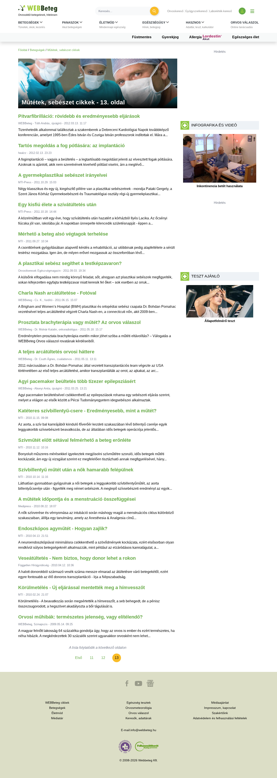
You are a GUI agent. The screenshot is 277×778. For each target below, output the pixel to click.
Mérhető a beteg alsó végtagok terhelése (63, 234)
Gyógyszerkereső (196, 11)
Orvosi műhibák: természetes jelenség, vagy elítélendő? (80, 617)
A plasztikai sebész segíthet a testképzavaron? (70, 263)
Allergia (196, 37)
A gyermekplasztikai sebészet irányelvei (62, 175)
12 (103, 658)
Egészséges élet (245, 37)
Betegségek (37, 50)
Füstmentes (141, 37)
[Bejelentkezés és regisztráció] (242, 11)
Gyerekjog (170, 37)
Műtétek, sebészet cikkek (63, 50)
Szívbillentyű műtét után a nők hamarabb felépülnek (75, 469)
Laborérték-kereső (220, 11)
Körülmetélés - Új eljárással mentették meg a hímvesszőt (81, 587)
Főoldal (22, 50)
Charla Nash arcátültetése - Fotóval (57, 293)
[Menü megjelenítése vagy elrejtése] (252, 11)
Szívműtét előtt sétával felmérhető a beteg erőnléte (74, 440)
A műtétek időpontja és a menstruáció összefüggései (77, 499)
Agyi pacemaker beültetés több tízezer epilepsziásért (76, 381)
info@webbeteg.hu (143, 730)
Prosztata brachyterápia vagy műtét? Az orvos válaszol (79, 322)
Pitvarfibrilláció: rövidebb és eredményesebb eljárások (79, 116)
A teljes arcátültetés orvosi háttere (56, 351)
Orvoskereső (175, 11)
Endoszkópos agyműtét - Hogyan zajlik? (62, 528)
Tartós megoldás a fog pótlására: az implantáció (71, 145)
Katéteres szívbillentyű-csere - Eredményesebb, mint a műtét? (87, 410)
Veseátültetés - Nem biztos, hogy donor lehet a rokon (77, 558)
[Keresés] (154, 11)
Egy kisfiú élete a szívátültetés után (57, 204)
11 (91, 658)
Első (78, 658)
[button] (31, 25)
